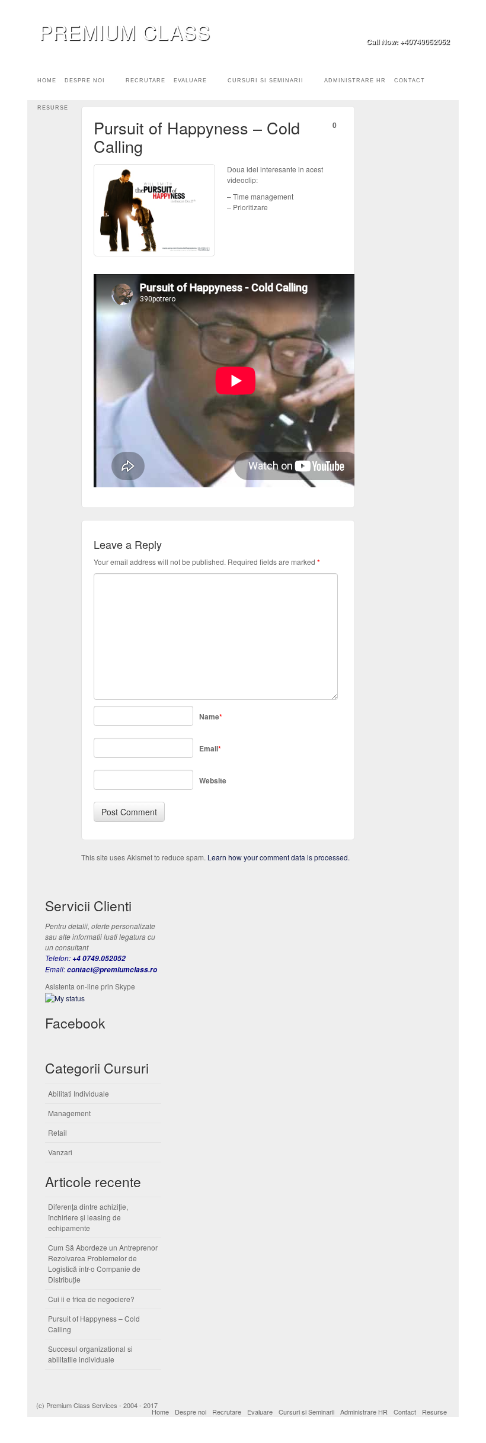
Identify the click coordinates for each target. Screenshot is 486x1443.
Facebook (409, 25)
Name (210, 716)
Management (69, 1113)
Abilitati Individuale (78, 1093)
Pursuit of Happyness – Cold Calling (94, 1323)
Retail (57, 1132)
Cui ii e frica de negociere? (91, 1299)
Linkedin (441, 25)
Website (212, 780)
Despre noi (85, 80)
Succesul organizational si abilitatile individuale (90, 1354)
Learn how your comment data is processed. (278, 857)
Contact (409, 80)
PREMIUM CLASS (124, 31)
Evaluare (190, 80)
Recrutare (145, 80)
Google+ (425, 25)
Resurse (52, 108)
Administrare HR (355, 80)
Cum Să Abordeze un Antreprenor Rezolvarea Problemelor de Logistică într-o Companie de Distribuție (103, 1263)
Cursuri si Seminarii (265, 80)
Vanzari (60, 1152)
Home (46, 80)
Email (393, 25)
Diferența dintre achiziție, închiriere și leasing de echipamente (88, 1217)
